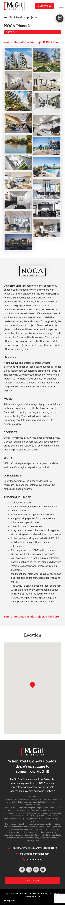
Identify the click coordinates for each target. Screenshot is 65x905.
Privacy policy (8, 900)
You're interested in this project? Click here (31, 42)
